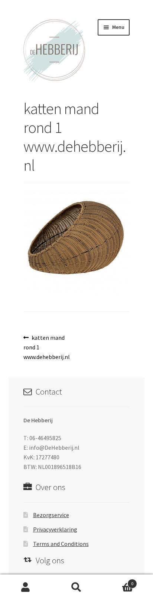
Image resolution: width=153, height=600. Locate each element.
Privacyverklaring (55, 529)
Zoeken (76, 587)
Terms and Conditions (61, 543)
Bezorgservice (51, 515)
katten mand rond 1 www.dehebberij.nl (46, 347)
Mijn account (25, 587)
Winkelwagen (118, 581)
